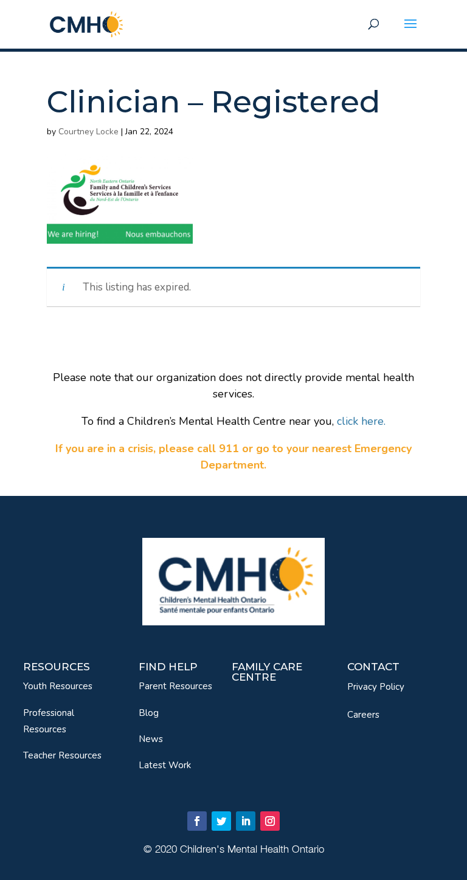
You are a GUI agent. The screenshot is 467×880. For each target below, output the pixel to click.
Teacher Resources (62, 755)
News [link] (151, 739)
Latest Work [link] (165, 765)
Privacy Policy (375, 687)
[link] (86, 23)
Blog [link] (149, 713)
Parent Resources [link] (175, 686)
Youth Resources (57, 686)
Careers (363, 715)
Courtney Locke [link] (88, 131)
